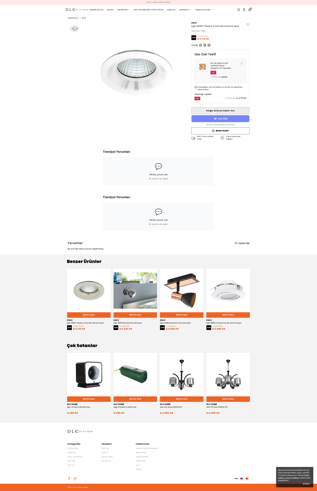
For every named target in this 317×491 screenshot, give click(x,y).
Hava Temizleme (75, 456)
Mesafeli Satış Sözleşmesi (147, 448)
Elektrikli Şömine (96, 9)
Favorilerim (106, 461)
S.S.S (138, 465)
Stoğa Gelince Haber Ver (220, 110)
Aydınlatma (184, 9)
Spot (84, 18)
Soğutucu (171, 9)
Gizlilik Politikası (142, 456)
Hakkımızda (140, 461)
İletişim (139, 469)
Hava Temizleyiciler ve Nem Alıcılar (148, 9)
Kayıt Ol (105, 452)
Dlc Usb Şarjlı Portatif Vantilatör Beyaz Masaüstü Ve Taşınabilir (221, 65)
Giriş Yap (105, 448)
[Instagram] (75, 478)
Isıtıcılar (110, 9)
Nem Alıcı (72, 461)
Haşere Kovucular (202, 9)
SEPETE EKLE (89, 315)
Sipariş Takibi (107, 456)
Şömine (71, 465)
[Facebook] (69, 478)
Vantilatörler (122, 9)
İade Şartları (141, 452)
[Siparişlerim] (244, 9)
